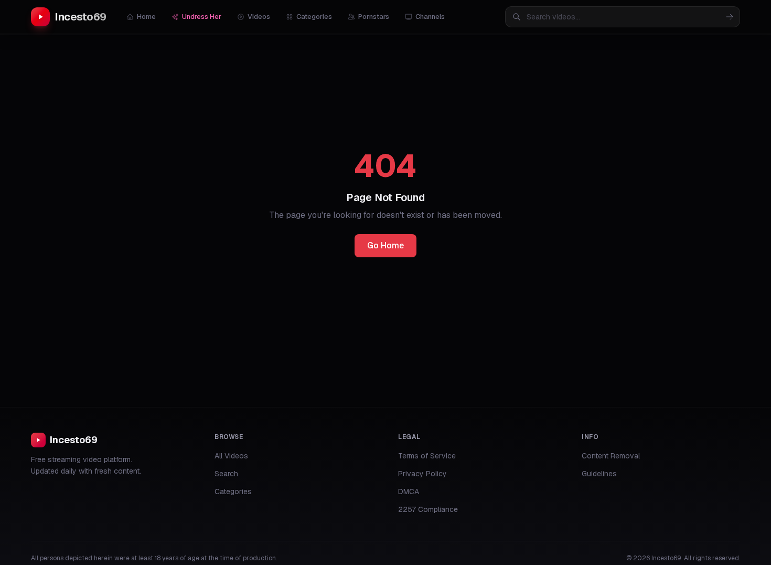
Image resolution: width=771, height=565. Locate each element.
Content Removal (611, 456)
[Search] (729, 17)
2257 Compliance (428, 509)
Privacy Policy (422, 473)
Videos (259, 16)
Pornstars (373, 16)
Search (226, 473)
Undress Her (201, 16)
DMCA (408, 491)
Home (146, 16)
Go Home (385, 245)
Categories (314, 16)
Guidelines (599, 473)
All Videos (231, 456)
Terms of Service (427, 456)
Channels (430, 16)
